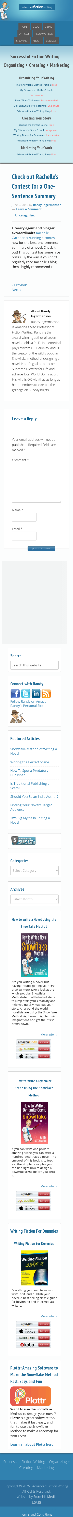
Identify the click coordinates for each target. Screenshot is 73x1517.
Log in (36, 1502)
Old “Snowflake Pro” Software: (36, 105)
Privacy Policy (26, 1509)
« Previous (20, 285)
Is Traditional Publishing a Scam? (29, 785)
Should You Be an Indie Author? (34, 796)
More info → (49, 1034)
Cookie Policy (46, 1509)
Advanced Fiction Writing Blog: (36, 111)
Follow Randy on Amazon (29, 701)
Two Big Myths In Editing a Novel (30, 820)
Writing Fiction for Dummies (34, 1243)
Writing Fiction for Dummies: (36, 135)
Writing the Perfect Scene (29, 762)
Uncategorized (25, 215)
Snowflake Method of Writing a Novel (33, 751)
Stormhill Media (44, 1496)
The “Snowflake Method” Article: (36, 84)
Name (17, 510)
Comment (20, 460)
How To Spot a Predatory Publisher (29, 772)
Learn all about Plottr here (31, 1444)
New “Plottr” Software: (36, 100)
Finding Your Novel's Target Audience (31, 807)
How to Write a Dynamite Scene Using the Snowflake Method (34, 1088)
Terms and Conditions (36, 1514)
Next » (16, 290)
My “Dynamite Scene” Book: (36, 130)
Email (17, 529)
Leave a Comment (29, 209)
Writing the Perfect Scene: (36, 125)
